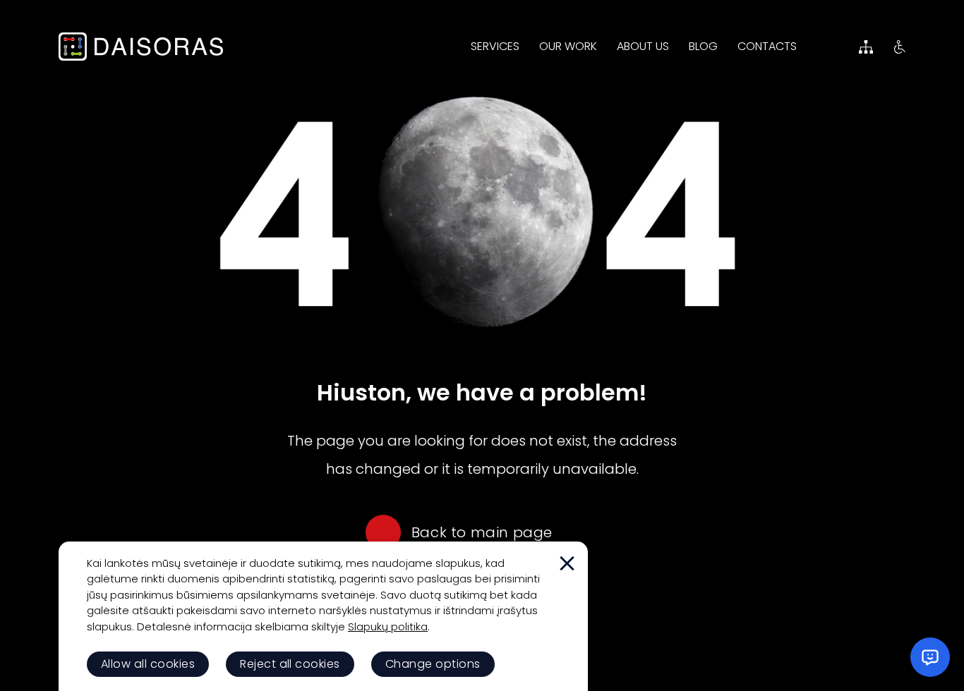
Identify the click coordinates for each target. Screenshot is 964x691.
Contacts (767, 46)
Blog (703, 46)
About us (643, 46)
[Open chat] (930, 657)
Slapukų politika (388, 626)
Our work (568, 46)
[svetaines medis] (866, 47)
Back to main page (482, 532)
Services (495, 46)
